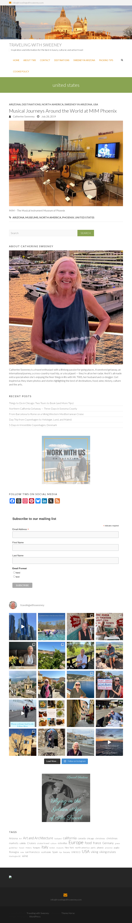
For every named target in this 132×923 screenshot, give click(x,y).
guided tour (13, 848)
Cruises (31, 843)
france (97, 843)
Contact (45, 60)
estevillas (62, 843)
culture (54, 843)
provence (109, 847)
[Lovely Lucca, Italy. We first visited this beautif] (80, 713)
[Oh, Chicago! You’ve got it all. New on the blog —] (22, 626)
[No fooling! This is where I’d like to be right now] (80, 684)
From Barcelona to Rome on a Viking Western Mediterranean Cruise (46, 414)
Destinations (61, 60)
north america (50, 217)
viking (94, 852)
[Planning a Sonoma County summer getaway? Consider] (109, 655)
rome (22, 852)
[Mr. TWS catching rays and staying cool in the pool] (51, 626)
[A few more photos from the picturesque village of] (22, 742)
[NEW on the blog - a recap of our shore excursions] (51, 684)
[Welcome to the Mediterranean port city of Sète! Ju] (80, 742)
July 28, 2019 (48, 116)
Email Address (20, 529)
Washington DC (15, 856)
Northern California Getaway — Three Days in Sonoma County (43, 408)
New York (69, 847)
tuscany (66, 852)
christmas (100, 838)
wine (25, 856)
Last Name (18, 555)
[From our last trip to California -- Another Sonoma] (80, 655)
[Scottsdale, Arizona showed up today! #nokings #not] (109, 684)
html (18, 572)
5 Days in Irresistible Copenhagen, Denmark (33, 424)
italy (45, 847)
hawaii (21, 848)
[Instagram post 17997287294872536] (51, 742)
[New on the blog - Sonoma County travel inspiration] (51, 655)
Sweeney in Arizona (84, 60)
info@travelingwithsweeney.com (28, 2)
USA (95, 104)
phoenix (68, 217)
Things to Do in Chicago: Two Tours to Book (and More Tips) (41, 403)
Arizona (15, 104)
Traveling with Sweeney (35, 44)
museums (31, 217)
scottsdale (46, 852)
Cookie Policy (21, 71)
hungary (36, 847)
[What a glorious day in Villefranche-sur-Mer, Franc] (109, 713)
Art (20, 838)
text (17, 576)
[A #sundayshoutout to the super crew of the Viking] (22, 713)
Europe (76, 842)
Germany (108, 843)
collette (23, 843)
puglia (116, 847)
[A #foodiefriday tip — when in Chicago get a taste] (80, 626)
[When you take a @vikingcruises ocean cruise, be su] (51, 713)
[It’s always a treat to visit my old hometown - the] (109, 626)
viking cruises (107, 852)
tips (60, 852)
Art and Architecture (38, 838)
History (29, 847)
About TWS (29, 60)
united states (84, 217)
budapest (58, 838)
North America (53, 104)
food (88, 843)
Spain (55, 852)
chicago (90, 838)
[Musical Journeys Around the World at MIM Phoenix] (66, 163)
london (52, 848)
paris (93, 847)
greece (117, 843)
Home (16, 60)
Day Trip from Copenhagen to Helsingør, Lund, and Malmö (40, 419)
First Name (18, 542)
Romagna (14, 852)
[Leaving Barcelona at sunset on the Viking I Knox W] (109, 742)
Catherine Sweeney (23, 116)
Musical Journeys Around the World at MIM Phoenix (63, 111)
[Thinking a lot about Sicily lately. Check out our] (22, 684)
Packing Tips (106, 60)
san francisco (32, 851)
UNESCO (75, 852)
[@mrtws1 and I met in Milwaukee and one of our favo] (22, 655)
